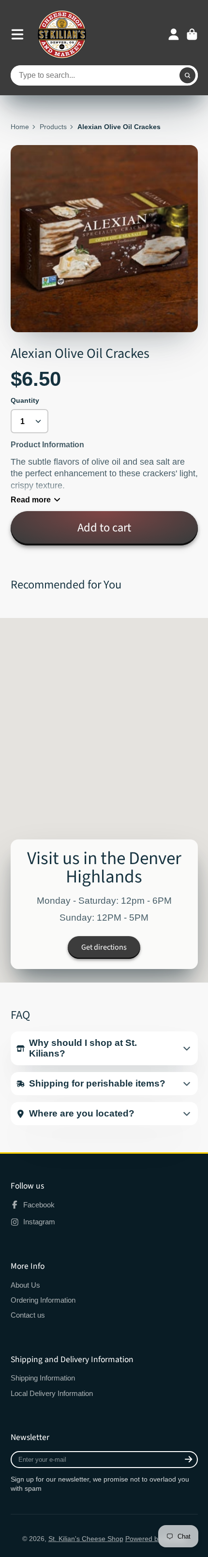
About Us (25, 1285)
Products (53, 127)
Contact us (28, 1315)
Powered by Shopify (155, 1538)
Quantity (25, 400)
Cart (192, 34)
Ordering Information (43, 1300)
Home (20, 127)
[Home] (62, 34)
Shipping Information (43, 1378)
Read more (31, 499)
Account (173, 34)
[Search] (187, 75)
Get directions (104, 947)
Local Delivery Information (52, 1393)
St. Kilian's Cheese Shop (85, 1538)
